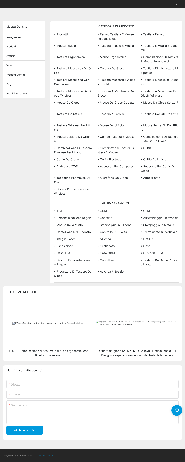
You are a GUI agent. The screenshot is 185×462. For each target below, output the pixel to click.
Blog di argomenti (16, 93)
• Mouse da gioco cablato (116, 102)
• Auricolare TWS (66, 166)
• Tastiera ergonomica (69, 57)
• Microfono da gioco (112, 178)
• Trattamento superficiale (159, 232)
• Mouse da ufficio (110, 125)
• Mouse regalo (65, 45)
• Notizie (147, 239)
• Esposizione (63, 246)
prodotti (11, 46)
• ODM (102, 211)
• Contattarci (106, 260)
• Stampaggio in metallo (157, 225)
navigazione (13, 37)
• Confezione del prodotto (72, 232)
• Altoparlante (150, 178)
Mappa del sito (46, 455)
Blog (9, 84)
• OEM (145, 211)
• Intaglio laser (64, 239)
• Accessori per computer (115, 166)
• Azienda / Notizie (110, 271)
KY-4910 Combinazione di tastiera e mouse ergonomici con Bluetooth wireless (47, 353)
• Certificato (106, 246)
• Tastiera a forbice (111, 114)
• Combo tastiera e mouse (115, 136)
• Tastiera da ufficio (68, 114)
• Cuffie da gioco (66, 159)
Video (9, 65)
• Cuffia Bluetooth (109, 159)
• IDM (58, 211)
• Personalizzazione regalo (73, 218)
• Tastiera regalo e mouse (115, 45)
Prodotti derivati (15, 74)
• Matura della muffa (68, 225)
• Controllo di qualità (112, 232)
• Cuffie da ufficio (153, 159)
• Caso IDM (62, 253)
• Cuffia (146, 148)
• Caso (145, 246)
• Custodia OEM (152, 253)
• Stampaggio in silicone (114, 225)
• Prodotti (61, 34)
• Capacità (104, 218)
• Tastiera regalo (152, 34)
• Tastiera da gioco (111, 68)
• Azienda (104, 239)
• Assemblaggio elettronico (159, 218)
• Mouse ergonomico (111, 57)
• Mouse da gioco (66, 102)
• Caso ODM (106, 253)
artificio (10, 55)
